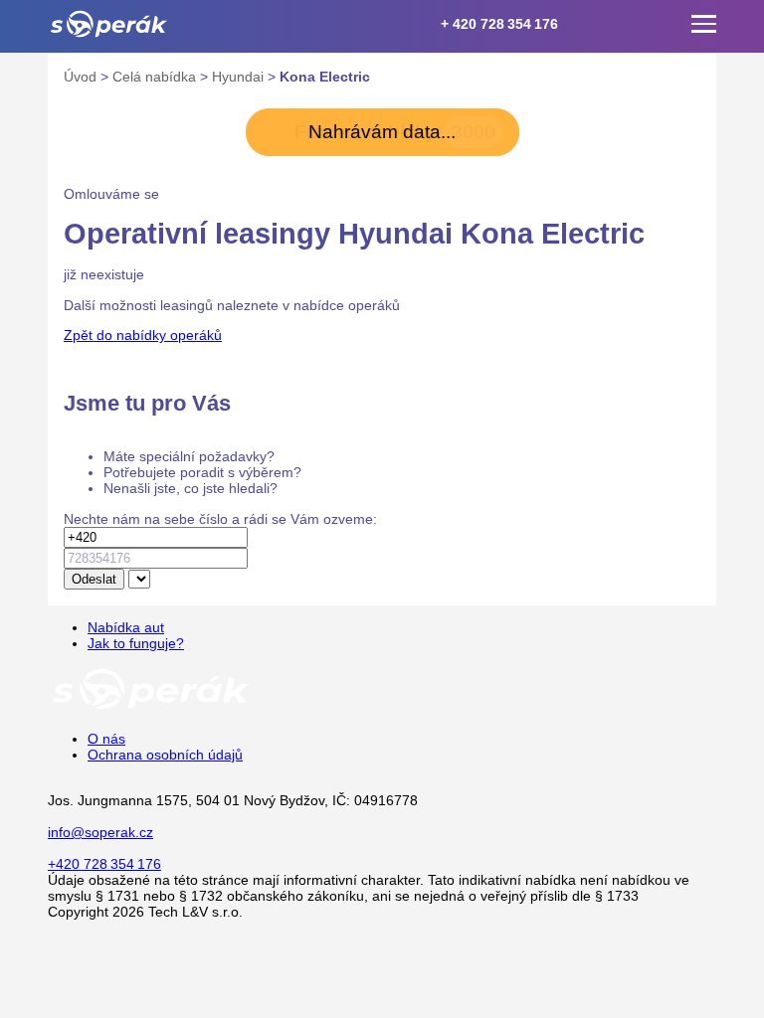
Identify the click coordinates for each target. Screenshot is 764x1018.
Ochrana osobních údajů (165, 755)
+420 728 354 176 (104, 864)
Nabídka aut (126, 627)
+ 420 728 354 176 (499, 24)
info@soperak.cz (100, 832)
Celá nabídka (156, 77)
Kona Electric (325, 77)
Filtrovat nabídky (394, 131)
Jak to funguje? (136, 643)
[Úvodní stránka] (151, 708)
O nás (106, 739)
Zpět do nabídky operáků (143, 335)
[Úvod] (109, 24)
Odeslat (94, 579)
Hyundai (240, 77)
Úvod (82, 77)
